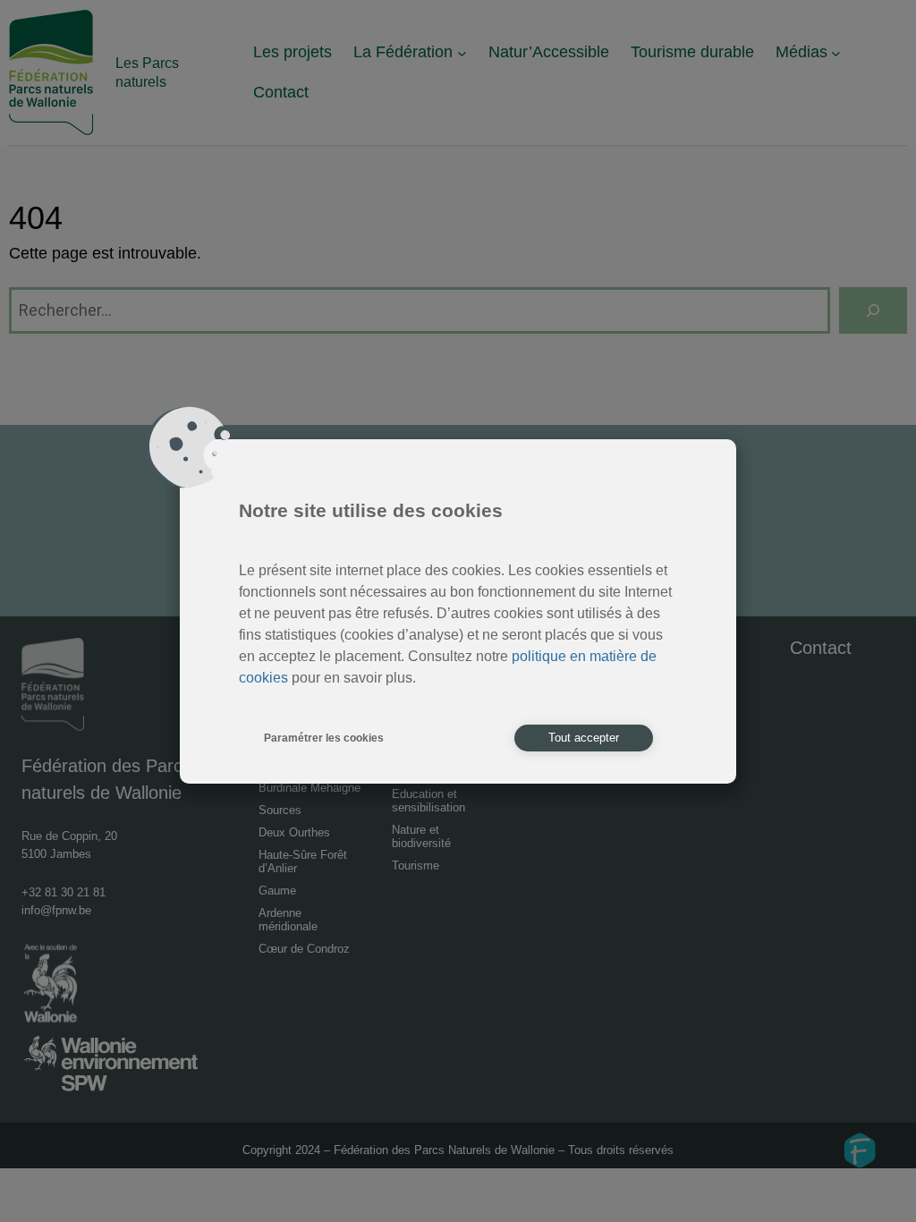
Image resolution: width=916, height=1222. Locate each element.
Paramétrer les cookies (324, 738)
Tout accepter (583, 737)
